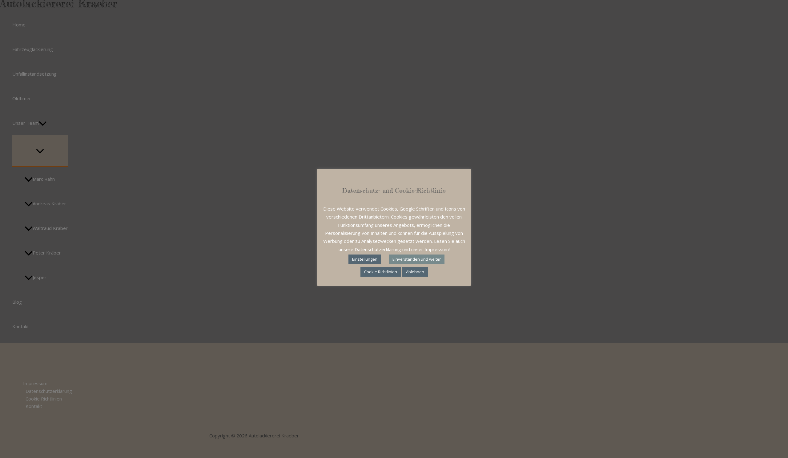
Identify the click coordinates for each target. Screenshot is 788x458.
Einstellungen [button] (364, 259)
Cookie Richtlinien (380, 271)
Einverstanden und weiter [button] (416, 259)
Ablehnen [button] (415, 271)
